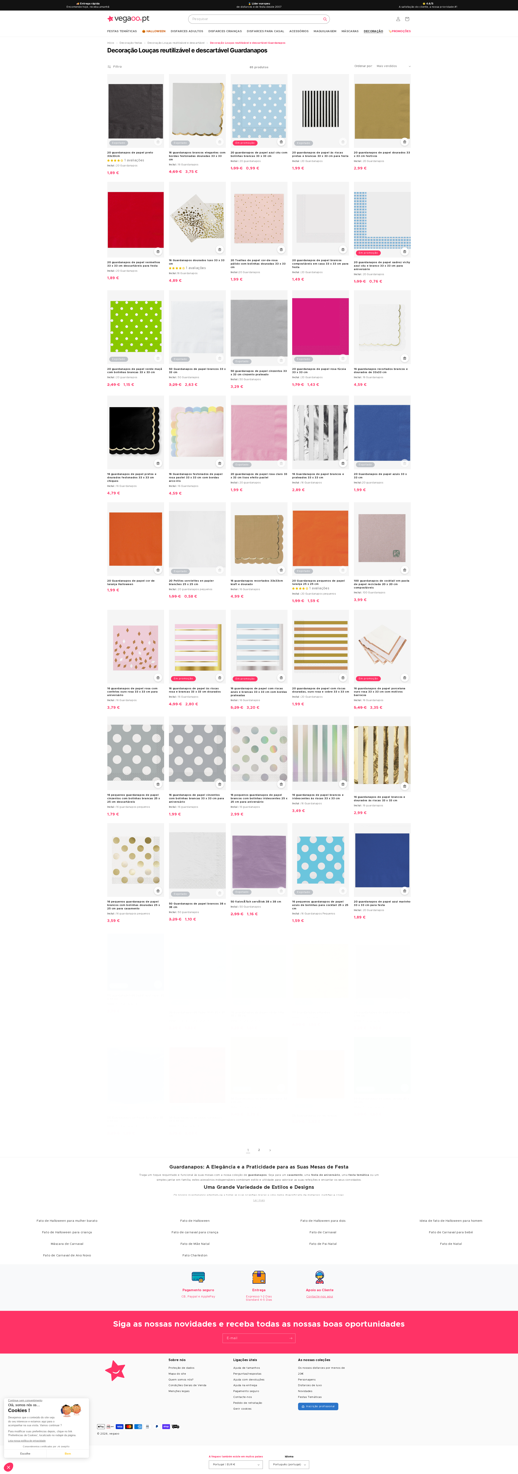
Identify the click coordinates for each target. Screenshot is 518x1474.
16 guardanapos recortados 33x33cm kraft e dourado (257, 583)
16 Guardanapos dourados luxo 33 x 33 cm (197, 262)
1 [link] (248, 1150)
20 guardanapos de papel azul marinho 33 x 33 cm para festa (382, 903)
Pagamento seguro (246, 1391)
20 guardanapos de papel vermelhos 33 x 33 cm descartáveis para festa (133, 264)
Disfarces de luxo (310, 1385)
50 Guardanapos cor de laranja (314, 1115)
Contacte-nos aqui (319, 1296)
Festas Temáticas (310, 1397)
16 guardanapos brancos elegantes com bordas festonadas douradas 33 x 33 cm (197, 156)
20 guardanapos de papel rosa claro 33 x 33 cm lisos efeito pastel (259, 476)
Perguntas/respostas (247, 1374)
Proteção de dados (181, 1368)
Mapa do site (177, 1374)
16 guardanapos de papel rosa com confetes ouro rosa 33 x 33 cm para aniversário (132, 692)
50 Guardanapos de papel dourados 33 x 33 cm (259, 1100)
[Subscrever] (290, 1338)
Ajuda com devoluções (248, 1379)
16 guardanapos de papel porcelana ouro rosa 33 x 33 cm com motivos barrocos (379, 692)
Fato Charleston (195, 1255)
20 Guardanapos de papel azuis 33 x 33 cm (380, 476)
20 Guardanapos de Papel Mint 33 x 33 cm (197, 1014)
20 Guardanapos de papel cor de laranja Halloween (131, 583)
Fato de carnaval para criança (195, 1232)
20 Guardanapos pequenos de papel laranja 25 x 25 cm (318, 583)
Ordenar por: (364, 66)
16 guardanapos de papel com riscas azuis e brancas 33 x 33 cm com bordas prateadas (259, 692)
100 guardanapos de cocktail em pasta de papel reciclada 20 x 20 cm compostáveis (382, 584)
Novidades (305, 1391)
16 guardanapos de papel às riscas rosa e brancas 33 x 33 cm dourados (195, 690)
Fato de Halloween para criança (67, 1232)
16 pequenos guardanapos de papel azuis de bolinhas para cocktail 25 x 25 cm (320, 905)
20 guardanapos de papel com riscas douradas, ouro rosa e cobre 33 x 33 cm (320, 690)
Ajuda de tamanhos (246, 1368)
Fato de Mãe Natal (195, 1243)
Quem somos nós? (181, 1379)
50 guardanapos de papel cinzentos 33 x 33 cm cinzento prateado (259, 373)
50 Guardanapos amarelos (311, 1012)
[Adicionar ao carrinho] (281, 142)
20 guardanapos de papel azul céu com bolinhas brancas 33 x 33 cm (259, 154)
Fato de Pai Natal (323, 1243)
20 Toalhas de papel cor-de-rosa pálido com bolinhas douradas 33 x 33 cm (258, 264)
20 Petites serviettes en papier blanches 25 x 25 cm (191, 583)
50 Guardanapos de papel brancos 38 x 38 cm (197, 905)
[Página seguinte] (269, 1150)
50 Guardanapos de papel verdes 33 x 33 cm (381, 1100)
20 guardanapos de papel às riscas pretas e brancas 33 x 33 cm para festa (320, 154)
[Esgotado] (158, 142)
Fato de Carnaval (323, 1232)
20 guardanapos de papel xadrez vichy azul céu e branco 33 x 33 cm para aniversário (382, 266)
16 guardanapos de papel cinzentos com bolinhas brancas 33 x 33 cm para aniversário (196, 798)
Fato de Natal (451, 1243)
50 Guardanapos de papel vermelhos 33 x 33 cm (195, 1119)
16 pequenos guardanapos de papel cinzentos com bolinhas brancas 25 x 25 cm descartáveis (133, 798)
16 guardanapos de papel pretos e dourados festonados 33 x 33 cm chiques (131, 477)
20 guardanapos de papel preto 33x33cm (130, 154)
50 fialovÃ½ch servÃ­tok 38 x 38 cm (256, 901)
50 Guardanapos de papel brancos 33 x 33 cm (197, 371)
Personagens (307, 1379)
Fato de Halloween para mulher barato (67, 1220)
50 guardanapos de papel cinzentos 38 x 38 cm (382, 1014)
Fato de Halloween (195, 1220)
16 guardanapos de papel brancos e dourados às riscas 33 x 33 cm (379, 799)
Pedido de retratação (247, 1403)
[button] (122, 31)
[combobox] (259, 19)
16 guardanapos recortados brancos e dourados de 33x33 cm (381, 371)
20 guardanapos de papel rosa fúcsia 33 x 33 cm (319, 371)
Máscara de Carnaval (67, 1243)
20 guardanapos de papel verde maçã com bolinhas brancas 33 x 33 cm (134, 371)
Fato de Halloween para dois (322, 1220)
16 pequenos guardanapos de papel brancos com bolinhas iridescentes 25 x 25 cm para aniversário (259, 798)
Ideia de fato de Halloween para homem (451, 1220)
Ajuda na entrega (245, 1385)
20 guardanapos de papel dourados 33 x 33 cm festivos (382, 154)
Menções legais (179, 1391)
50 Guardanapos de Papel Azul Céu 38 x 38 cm (135, 1119)
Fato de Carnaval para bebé (451, 1232)
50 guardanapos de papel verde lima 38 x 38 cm (257, 1014)
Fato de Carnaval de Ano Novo (67, 1255)
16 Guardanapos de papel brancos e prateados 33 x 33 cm (318, 476)
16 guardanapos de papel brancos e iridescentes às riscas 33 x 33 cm (318, 797)
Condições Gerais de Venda (187, 1385)
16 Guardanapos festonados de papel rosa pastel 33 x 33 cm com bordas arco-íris (196, 477)
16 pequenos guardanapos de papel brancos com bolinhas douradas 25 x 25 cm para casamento (133, 905)
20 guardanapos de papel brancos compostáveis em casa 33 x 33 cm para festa (320, 264)
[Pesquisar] (325, 19)
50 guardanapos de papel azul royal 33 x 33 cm (135, 997)
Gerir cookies (242, 1409)
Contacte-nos (242, 1397)
